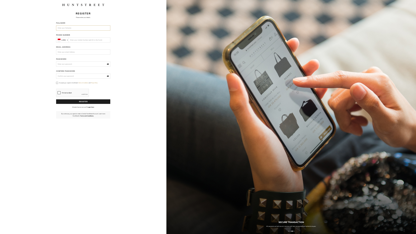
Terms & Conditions (83, 83)
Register (83, 101)
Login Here (90, 107)
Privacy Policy (94, 83)
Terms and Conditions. (87, 116)
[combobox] (62, 40)
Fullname (60, 23)
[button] (108, 64)
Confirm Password (65, 71)
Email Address (63, 47)
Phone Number (63, 35)
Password (61, 59)
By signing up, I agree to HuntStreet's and (78, 83)
